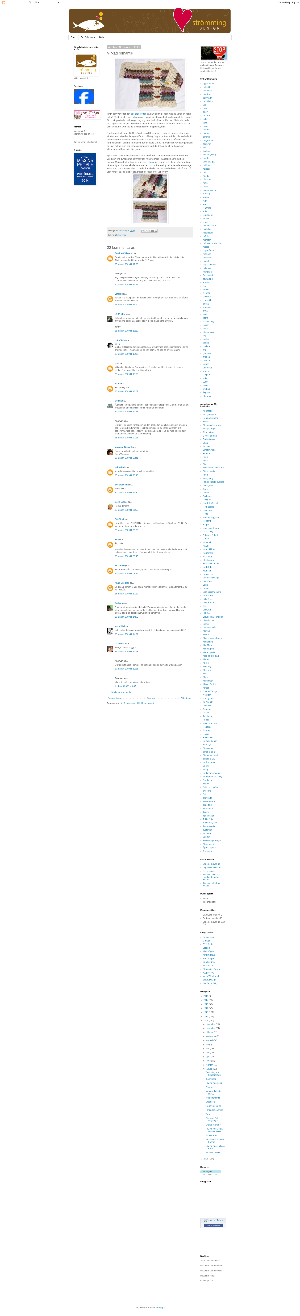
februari (210, 1065)
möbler (206, 236)
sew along (208, 279)
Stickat (206, 304)
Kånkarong (208, 574)
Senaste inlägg (115, 698)
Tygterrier (207, 830)
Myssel (206, 688)
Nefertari (207, 695)
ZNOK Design (209, 980)
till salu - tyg (208, 321)
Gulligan (119, 603)
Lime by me (208, 620)
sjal (204, 286)
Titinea (206, 812)
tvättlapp (207, 346)
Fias (205, 464)
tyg (204, 350)
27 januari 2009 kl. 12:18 (126, 651)
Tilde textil (207, 805)
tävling (206, 364)
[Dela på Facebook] (152, 231)
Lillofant (206, 613)
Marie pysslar (209, 652)
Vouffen (206, 837)
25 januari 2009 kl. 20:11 (126, 438)
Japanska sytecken (212, 867)
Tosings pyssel (210, 822)
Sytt (204, 794)
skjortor (206, 293)
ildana (118, 383)
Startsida (151, 698)
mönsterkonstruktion (212, 243)
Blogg (73, 37)
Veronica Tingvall (123, 447)
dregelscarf (208, 140)
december (211, 1024)
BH (204, 105)
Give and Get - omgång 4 (212, 1119)
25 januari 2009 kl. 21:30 (126, 492)
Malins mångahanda (212, 638)
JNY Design (208, 531)
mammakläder (209, 225)
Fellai (205, 461)
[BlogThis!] (146, 231)
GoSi (205, 489)
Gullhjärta (207, 496)
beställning (208, 101)
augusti (209, 1040)
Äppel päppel (209, 847)
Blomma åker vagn (212, 425)
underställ (207, 368)
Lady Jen (207, 581)
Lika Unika (208, 595)
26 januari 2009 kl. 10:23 (126, 594)
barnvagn (207, 98)
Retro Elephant (210, 723)
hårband (207, 179)
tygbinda (207, 353)
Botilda (118, 401)
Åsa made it (208, 851)
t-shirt (205, 314)
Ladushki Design (211, 578)
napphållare (208, 250)
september (211, 1036)
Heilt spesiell (209, 507)
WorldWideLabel (211, 976)
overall (206, 261)
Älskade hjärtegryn (212, 840)
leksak (206, 218)
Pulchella (207, 716)
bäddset (207, 130)
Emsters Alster (209, 450)
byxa (205, 123)
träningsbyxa (209, 332)
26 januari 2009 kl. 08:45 (126, 556)
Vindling (119, 294)
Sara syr (207, 744)
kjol (204, 204)
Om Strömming (88, 37)
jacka (205, 186)
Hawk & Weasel (210, 503)
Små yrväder (209, 762)
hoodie (206, 176)
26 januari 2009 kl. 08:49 (126, 573)
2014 (206, 1000)
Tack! (208, 1114)
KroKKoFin (208, 567)
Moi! (205, 673)
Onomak (207, 705)
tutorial (206, 343)
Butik (101, 37)
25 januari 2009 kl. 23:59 (126, 530)
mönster (207, 240)
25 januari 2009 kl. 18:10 (126, 304)
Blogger (161, 1307)
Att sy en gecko (210, 414)
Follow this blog (213, 1225)
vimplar (206, 374)
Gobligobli (208, 485)
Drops (151, 162)
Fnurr (205, 475)
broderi (206, 115)
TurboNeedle (209, 826)
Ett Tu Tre (207, 453)
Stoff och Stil (209, 965)
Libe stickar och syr (212, 592)
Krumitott (207, 571)
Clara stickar (209, 432)
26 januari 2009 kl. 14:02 (126, 617)
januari (209, 1069)
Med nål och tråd (211, 656)
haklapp (207, 165)
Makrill (206, 634)
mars (208, 1061)
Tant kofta (207, 798)
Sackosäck (208, 275)
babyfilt (206, 87)
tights (205, 318)
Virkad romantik (213, 1098)
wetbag (206, 389)
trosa (205, 328)
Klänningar (211, 1079)
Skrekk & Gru (209, 759)
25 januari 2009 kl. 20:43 (126, 475)
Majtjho (206, 631)
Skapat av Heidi (210, 755)
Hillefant (207, 521)
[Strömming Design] (84, 103)
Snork (206, 766)
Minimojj (207, 666)
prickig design (122, 485)
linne (205, 222)
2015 (206, 996)
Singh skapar (209, 752)
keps (205, 201)
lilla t (205, 606)
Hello (117, 539)
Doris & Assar (209, 439)
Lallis (205, 585)
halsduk (206, 169)
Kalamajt (207, 542)
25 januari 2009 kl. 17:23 (126, 264)
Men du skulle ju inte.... (213, 1092)
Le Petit (206, 588)
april (208, 1057)
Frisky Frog (208, 478)
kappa (206, 197)
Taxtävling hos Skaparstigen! (213, 1073)
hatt (204, 172)
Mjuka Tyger (208, 951)
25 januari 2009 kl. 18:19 (126, 331)
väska (206, 385)
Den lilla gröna (210, 436)
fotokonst (207, 151)
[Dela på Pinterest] (156, 231)
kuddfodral (208, 215)
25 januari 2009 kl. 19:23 (126, 411)
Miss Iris (207, 670)
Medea (206, 659)
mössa (206, 247)
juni (208, 1048)
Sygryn (206, 783)
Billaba (206, 421)
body (205, 112)
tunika (206, 339)
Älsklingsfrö (208, 844)
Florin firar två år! (213, 1106)
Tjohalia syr (208, 816)
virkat (124, 235)
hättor (205, 183)
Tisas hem (208, 808)
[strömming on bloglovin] (210, 1174)
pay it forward (209, 264)
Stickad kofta (212, 1135)
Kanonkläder (209, 549)
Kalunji (206, 546)
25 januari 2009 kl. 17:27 (126, 284)
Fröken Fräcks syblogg (213, 482)
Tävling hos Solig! (214, 1083)
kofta (118, 235)
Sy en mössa (209, 871)
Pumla (206, 720)
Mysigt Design (209, 684)
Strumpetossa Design (213, 776)
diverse (206, 137)
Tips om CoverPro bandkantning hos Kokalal (211, 877)
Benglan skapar (210, 418)
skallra (206, 289)
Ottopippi (207, 709)
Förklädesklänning (214, 1110)
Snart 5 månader (213, 1125)
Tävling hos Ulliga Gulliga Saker (214, 1130)
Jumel (206, 539)
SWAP (206, 311)
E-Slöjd (206, 941)
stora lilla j (120, 626)
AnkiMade (207, 411)
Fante (205, 457)
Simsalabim (208, 748)
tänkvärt (206, 360)
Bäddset (209, 1087)
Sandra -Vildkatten (124, 253)
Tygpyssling (208, 972)
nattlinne (207, 254)
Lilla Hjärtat (208, 602)
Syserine (207, 791)
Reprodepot (208, 958)
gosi (117, 363)
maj (208, 1052)
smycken (207, 296)
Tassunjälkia (209, 801)
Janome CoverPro (211, 864)
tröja (205, 335)
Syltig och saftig (210, 787)
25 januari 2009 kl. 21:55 (126, 510)
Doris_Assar (121, 502)
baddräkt (207, 94)
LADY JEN (120, 314)
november (211, 1028)
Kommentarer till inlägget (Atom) (138, 703)
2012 (206, 1008)
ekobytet (207, 144)
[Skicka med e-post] (142, 231)
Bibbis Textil (208, 937)
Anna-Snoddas (122, 583)
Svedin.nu (207, 780)
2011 (206, 1012)
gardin (206, 158)
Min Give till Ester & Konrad (215, 1140)
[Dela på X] (149, 231)
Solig (205, 769)
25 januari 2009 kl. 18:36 (126, 354)
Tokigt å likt (208, 819)
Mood (205, 677)
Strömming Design (211, 969)
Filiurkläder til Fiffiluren (213, 467)
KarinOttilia (208, 553)
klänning (207, 208)
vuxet (205, 382)
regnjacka (207, 272)
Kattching (207, 556)
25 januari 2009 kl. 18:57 (126, 391)
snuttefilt (207, 300)
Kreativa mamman (211, 563)
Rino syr (207, 730)
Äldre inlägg (186, 698)
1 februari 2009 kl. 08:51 (126, 686)
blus (205, 108)
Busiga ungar (209, 428)
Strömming (120, 565)
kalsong (206, 193)
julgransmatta (209, 190)
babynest (207, 90)
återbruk (207, 396)
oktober (210, 1032)
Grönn (206, 492)
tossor (206, 325)
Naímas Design (210, 691)
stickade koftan (138, 113)
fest (204, 147)
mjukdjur (207, 229)
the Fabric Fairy (210, 983)
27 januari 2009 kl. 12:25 (126, 669)
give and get (209, 162)
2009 (206, 1020)
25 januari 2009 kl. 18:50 (126, 374)
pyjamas (207, 268)
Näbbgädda (208, 698)
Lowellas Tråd (209, 627)
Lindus (206, 624)
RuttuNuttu (208, 737)
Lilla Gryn (207, 599)
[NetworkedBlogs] (213, 1220)
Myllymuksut (209, 955)
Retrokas (207, 727)
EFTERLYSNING (213, 1152)
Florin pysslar (209, 471)
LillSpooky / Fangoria (213, 617)
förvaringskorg (209, 154)
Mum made (208, 681)
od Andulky (120, 643)
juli (207, 1044)
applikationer (209, 83)
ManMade (207, 645)
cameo (206, 133)
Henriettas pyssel (211, 517)
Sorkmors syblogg (211, 773)
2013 (206, 1004)
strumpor (207, 307)
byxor (205, 126)
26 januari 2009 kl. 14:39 (126, 634)
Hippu (206, 524)
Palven (206, 712)
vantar (206, 371)
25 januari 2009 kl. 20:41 (126, 458)
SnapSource (209, 962)
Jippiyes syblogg (211, 528)
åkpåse (206, 392)
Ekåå (205, 443)
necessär (207, 257)
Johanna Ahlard (210, 535)
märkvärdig (120, 467)
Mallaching (208, 642)
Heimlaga (207, 510)
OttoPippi (119, 519)
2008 (206, 1159)
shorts (206, 282)
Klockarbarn (208, 560)
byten (205, 119)
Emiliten (207, 446)
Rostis (206, 734)
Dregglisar (210, 1102)
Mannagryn (208, 649)
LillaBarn (207, 610)
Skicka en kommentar (121, 692)
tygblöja (206, 357)
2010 (206, 1016)
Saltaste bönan (210, 741)
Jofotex (206, 948)
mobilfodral (208, 233)
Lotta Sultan (121, 340)
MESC (206, 663)
